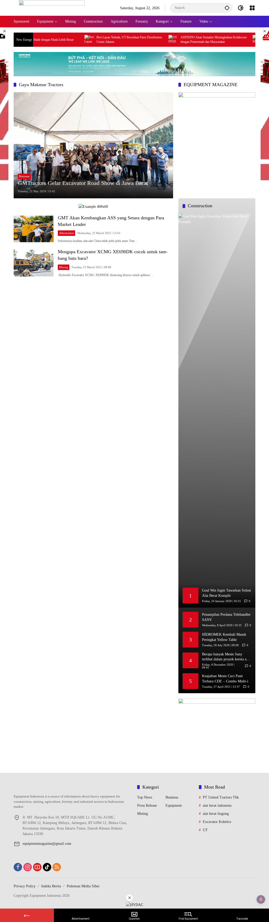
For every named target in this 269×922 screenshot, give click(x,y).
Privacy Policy (24, 886)
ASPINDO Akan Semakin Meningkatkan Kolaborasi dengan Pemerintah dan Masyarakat (197, 39)
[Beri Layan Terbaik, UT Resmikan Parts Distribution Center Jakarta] (72, 39)
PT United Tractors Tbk (221, 797)
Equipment (173, 805)
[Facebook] (18, 867)
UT (205, 830)
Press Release (147, 805)
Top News (144, 797)
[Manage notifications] (261, 899)
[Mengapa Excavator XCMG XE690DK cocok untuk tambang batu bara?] (34, 263)
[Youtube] (37, 867)
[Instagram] (27, 867)
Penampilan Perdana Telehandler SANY (226, 617)
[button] (227, 7)
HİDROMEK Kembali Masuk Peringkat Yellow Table (224, 637)
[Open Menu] (252, 8)
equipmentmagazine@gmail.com (47, 844)
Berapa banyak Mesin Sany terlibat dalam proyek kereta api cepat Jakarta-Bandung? (225, 657)
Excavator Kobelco (217, 822)
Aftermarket (66, 233)
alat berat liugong (216, 814)
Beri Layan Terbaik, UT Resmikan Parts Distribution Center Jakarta (112, 39)
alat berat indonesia (217, 805)
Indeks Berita (51, 886)
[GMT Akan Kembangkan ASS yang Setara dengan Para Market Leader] (34, 229)
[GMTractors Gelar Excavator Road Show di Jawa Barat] (93, 145)
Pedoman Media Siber (83, 886)
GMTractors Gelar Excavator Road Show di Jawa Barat (83, 183)
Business (24, 176)
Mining (63, 267)
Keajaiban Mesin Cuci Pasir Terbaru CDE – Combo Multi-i (225, 678)
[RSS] (57, 867)
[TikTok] (47, 867)
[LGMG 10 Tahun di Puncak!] (240, 39)
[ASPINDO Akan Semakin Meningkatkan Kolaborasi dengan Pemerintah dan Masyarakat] (156, 39)
